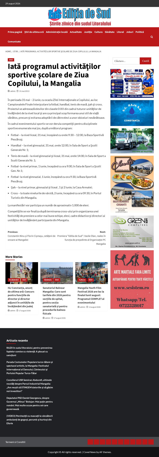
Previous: (31, 236)
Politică (140, 32)
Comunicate (14, 41)
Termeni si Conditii (15, 441)
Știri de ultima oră (34, 32)
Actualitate (76, 32)
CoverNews (89, 452)
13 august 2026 (94, 307)
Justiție (88, 32)
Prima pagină (15, 32)
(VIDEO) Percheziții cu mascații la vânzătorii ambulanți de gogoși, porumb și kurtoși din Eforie (30, 419)
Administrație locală (57, 32)
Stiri (11, 59)
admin (13, 91)
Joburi (129, 32)
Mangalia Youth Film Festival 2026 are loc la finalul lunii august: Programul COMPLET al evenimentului (91, 295)
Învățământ (14, 280)
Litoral (120, 32)
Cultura (98, 32)
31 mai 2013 (24, 91)
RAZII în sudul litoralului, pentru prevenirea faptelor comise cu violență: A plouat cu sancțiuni (29, 351)
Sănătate (109, 32)
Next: (81, 238)
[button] (152, 37)
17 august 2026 (25, 310)
